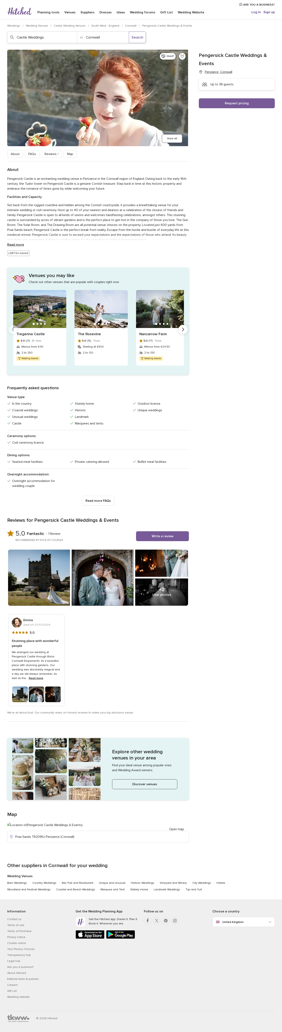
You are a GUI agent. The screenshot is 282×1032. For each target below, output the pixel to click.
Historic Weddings (142, 883)
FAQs (32, 154)
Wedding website (18, 997)
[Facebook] (147, 920)
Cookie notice (16, 943)
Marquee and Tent (113, 889)
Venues (70, 12)
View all (172, 138)
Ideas (121, 12)
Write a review (162, 536)
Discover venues (144, 784)
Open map (176, 829)
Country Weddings (44, 883)
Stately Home (139, 889)
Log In (256, 12)
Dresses (106, 12)
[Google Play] (120, 938)
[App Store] (90, 938)
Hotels (221, 883)
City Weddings (201, 883)
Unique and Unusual (112, 883)
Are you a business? (20, 967)
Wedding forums (142, 12)
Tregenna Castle (31, 334)
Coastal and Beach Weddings (75, 889)
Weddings (14, 25)
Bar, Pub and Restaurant (77, 883)
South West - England (105, 25)
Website (191, 12)
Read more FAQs (98, 501)
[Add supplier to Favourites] (182, 56)
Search (137, 37)
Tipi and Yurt (194, 889)
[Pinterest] (165, 920)
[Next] (183, 329)
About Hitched (16, 973)
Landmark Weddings (167, 889)
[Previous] (13, 329)
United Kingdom (232, 922)
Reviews (51, 154)
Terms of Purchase (19, 931)
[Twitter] (156, 920)
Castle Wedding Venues (70, 25)
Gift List (166, 12)
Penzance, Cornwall (218, 72)
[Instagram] (175, 920)
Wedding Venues (37, 25)
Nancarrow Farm (153, 334)
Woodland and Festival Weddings (29, 889)
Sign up (269, 12)
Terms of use (15, 925)
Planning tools (48, 12)
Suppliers (88, 12)
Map (70, 154)
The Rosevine (89, 334)
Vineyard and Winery (173, 883)
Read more (15, 245)
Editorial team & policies (23, 979)
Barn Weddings (17, 883)
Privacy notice (16, 937)
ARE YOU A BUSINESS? (258, 4)
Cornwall (131, 25)
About (15, 154)
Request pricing (237, 103)
